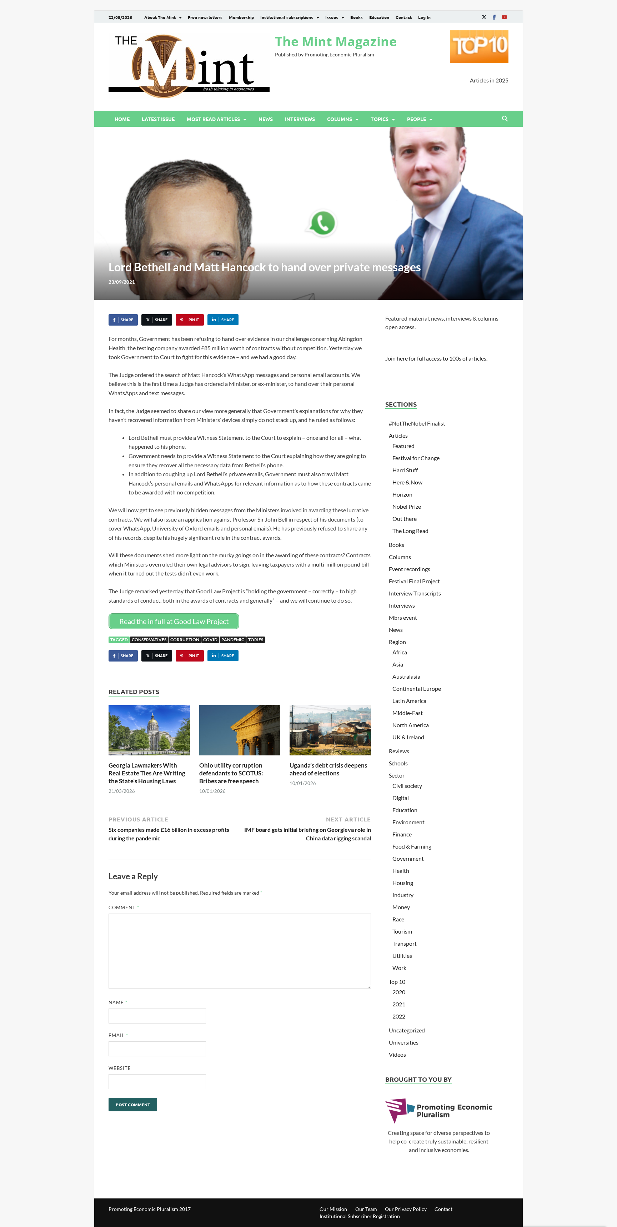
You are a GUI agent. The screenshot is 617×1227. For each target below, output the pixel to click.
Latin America (409, 700)
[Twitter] (484, 17)
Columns (339, 119)
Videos (397, 1054)
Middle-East (407, 712)
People (416, 119)
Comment (124, 907)
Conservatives (149, 639)
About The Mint (160, 17)
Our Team (366, 1209)
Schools (398, 763)
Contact (404, 17)
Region (397, 641)
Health (400, 870)
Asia (397, 664)
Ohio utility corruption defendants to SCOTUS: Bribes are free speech (231, 773)
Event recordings (409, 568)
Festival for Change (416, 457)
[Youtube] (504, 17)
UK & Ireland (408, 737)
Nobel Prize (406, 506)
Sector (397, 775)
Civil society (407, 785)
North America (410, 724)
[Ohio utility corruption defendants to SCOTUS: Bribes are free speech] (240, 732)
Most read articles (213, 119)
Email (118, 1035)
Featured (403, 445)
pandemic (232, 639)
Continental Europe (416, 688)
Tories (255, 639)
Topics (379, 119)
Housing (402, 882)
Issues (331, 17)
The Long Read (410, 530)
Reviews (399, 751)
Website (120, 1068)
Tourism (402, 931)
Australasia (406, 676)
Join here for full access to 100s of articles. (436, 358)
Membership (241, 17)
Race (398, 919)
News (266, 119)
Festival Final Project (414, 581)
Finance (402, 834)
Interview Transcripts (415, 593)
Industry (402, 894)
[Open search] (505, 119)
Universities (403, 1042)
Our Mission (333, 1209)
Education (379, 17)
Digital (400, 797)
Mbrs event (403, 617)
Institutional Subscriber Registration (360, 1216)
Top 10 (397, 981)
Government (408, 858)
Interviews (300, 119)
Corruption (184, 639)
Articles (398, 435)
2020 (398, 992)
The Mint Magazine (336, 41)
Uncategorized (407, 1030)
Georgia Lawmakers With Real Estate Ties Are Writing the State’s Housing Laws (147, 773)
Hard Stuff (405, 470)
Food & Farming (411, 846)
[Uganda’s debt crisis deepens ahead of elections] (330, 732)
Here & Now (407, 482)
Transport (404, 943)
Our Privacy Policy (406, 1209)
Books (356, 17)
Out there (404, 518)
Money (401, 907)
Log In (424, 17)
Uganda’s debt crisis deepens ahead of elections (328, 769)
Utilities (402, 955)
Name (118, 1002)
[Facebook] (494, 17)
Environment (408, 822)
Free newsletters (205, 17)
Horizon (402, 494)
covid (210, 639)
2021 (398, 1004)
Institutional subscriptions (286, 17)
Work (399, 967)
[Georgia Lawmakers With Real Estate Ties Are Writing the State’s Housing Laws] (149, 732)
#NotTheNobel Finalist (417, 423)
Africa (399, 652)
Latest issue (158, 119)
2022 (398, 1016)
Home (122, 119)
